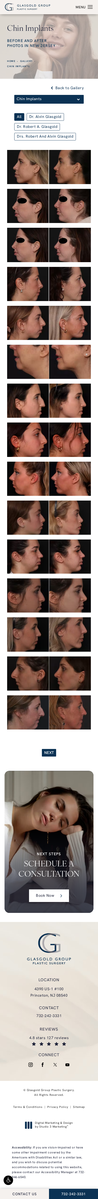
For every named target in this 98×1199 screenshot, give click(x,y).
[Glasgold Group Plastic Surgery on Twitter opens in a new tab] (55, 1064)
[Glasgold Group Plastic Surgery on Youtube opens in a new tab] (67, 1064)
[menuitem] (30, 1064)
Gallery (26, 61)
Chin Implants (18, 66)
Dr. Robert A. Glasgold (37, 127)
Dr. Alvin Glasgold (45, 117)
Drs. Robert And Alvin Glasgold (45, 137)
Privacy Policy (57, 1107)
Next (49, 753)
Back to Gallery (69, 88)
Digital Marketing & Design (54, 1125)
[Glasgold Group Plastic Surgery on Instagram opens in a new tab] (30, 1064)
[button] (8, 1180)
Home (11, 61)
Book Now (45, 896)
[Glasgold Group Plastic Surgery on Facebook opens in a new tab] (43, 1064)
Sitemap (79, 1107)
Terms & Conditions (28, 1107)
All (19, 117)
